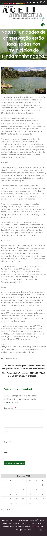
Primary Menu (4, 24)
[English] (7, 3)
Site (5, 452)
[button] (41, 529)
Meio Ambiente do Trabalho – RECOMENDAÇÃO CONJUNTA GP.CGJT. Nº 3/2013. (23, 375)
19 (17, 499)
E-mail (7, 442)
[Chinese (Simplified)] (5, 3)
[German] (11, 3)
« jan (3, 509)
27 (23, 503)
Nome (7, 431)
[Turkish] (25, 3)
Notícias (14, 359)
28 (30, 503)
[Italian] (14, 3)
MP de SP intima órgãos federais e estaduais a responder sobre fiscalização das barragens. (23, 367)
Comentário (10, 408)
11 (10, 494)
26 (17, 503)
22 (36, 499)
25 (11, 503)
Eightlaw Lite (37, 526)
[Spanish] (22, 3)
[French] (9, 3)
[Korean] (18, 3)
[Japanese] (16, 3)
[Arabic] (3, 3)
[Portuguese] (20, 3)
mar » (9, 509)
